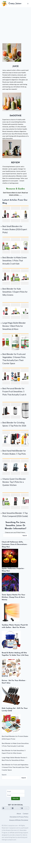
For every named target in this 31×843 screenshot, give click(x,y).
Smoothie (15, 116)
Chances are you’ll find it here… (15, 532)
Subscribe (16, 798)
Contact (25, 813)
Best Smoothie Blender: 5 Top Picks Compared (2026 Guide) (15, 514)
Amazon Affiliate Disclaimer (18, 820)
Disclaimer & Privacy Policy (19, 817)
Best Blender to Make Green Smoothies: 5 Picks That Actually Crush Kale (14, 260)
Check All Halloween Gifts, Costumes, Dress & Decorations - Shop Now (15, 544)
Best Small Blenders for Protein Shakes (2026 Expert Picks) (14, 229)
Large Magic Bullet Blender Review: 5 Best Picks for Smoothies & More (14, 326)
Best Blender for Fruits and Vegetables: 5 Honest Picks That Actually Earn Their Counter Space (14, 359)
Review (15, 163)
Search (25, 535)
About (19, 813)
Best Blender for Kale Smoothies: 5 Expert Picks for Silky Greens (15, 292)
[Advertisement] (15, 23)
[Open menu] (27, 3)
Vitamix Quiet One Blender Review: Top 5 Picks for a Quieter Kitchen (14, 482)
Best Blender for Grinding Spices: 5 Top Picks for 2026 (14, 424)
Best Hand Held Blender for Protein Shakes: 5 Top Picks (14, 452)
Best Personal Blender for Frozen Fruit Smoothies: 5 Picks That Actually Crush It (14, 391)
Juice (15, 66)
